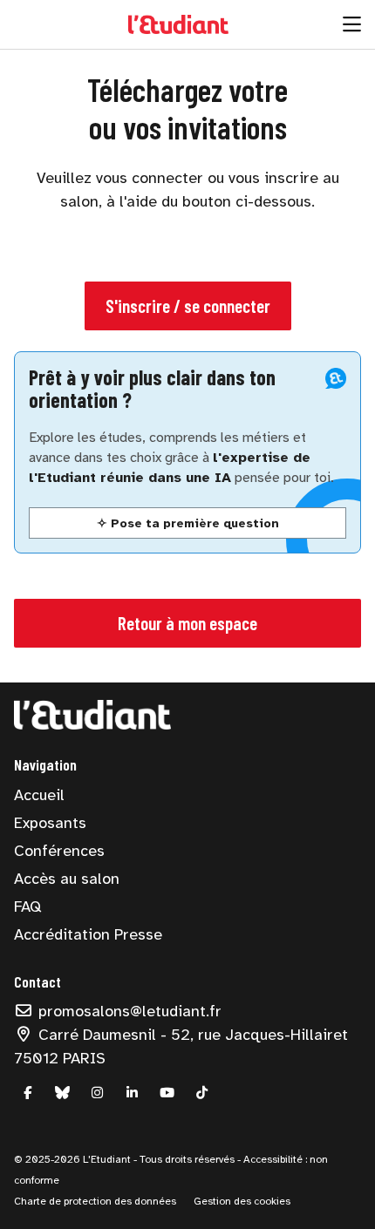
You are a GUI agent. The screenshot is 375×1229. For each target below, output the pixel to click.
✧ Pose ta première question (188, 523)
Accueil (39, 795)
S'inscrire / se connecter (188, 305)
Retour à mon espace (187, 623)
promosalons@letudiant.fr (128, 1011)
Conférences (59, 850)
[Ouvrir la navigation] (352, 24)
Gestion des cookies (242, 1201)
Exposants (50, 822)
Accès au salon (66, 878)
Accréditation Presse (88, 934)
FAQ (27, 906)
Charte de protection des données (95, 1201)
